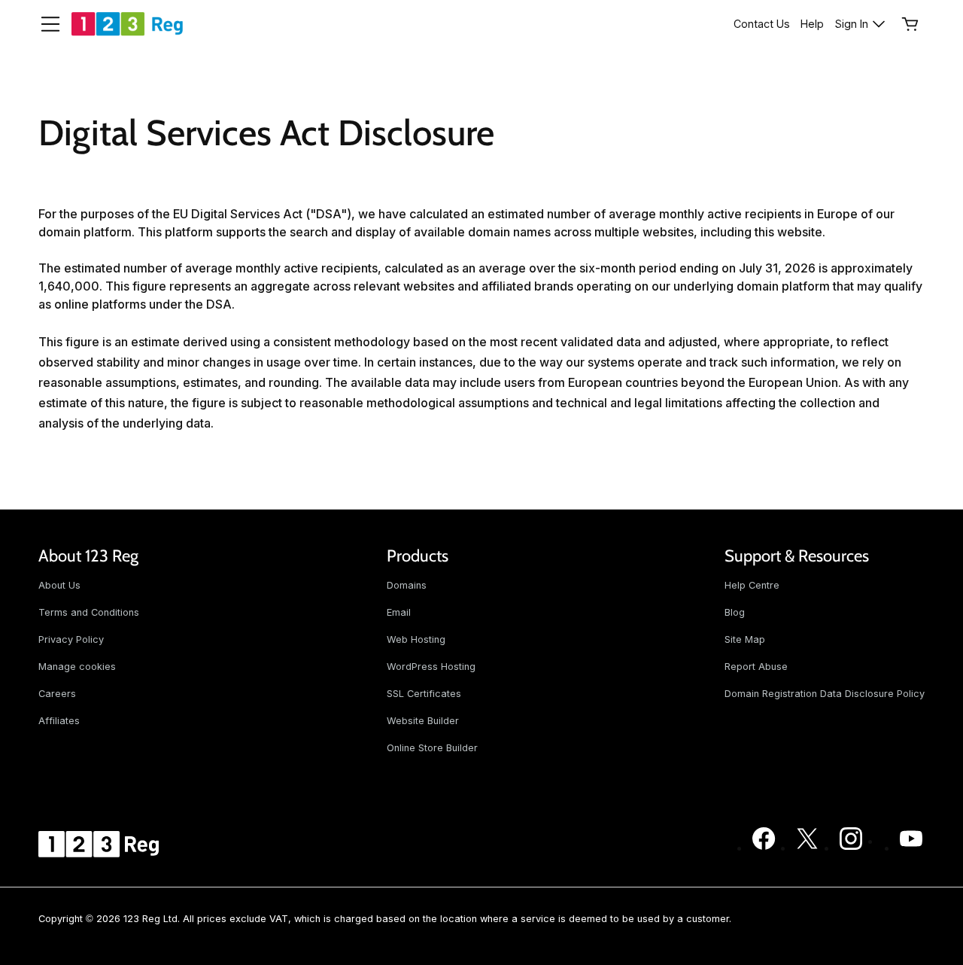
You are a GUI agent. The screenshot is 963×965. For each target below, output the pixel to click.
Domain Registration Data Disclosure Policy (825, 693)
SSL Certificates (424, 693)
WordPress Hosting (431, 666)
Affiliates (59, 720)
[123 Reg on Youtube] (911, 847)
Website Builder (423, 720)
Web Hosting (416, 639)
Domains (407, 585)
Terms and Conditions (88, 612)
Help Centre (752, 585)
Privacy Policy (71, 639)
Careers (57, 693)
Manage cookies (77, 666)
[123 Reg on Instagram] (850, 847)
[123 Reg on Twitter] (807, 847)
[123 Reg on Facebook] (763, 847)
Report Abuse (756, 666)
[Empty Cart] (910, 24)
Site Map (745, 639)
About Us (59, 585)
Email (399, 612)
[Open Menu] (44, 24)
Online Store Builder (432, 747)
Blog (735, 612)
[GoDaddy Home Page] (100, 844)
